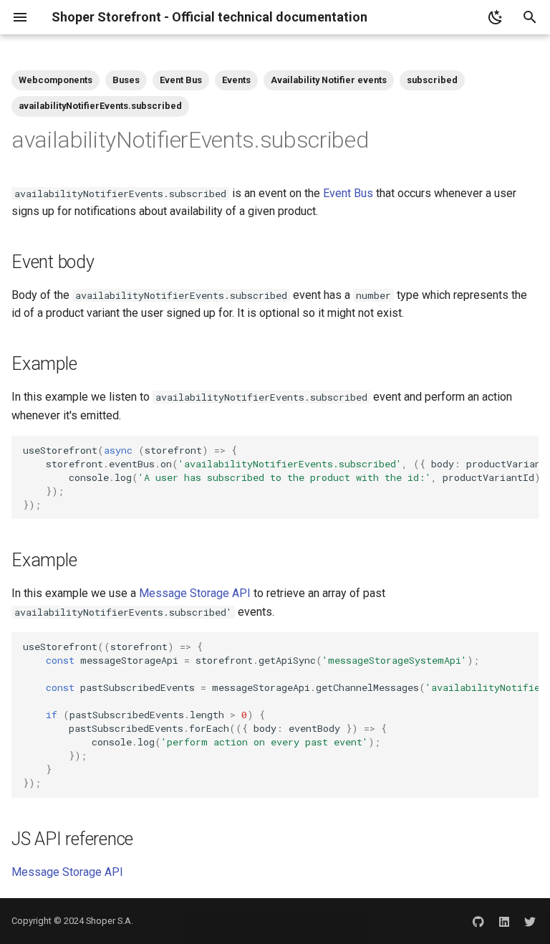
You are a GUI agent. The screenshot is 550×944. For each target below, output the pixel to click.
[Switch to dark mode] (495, 17)
